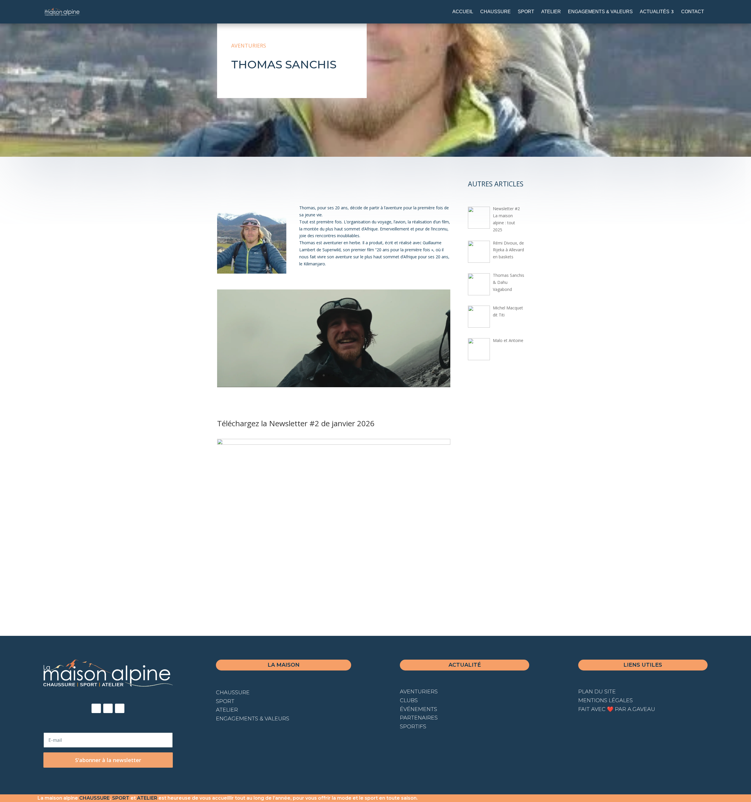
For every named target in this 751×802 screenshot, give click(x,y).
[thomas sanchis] (333, 385)
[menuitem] (463, 12)
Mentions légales (605, 700)
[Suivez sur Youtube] (119, 708)
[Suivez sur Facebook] (96, 708)
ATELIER (147, 798)
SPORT (120, 798)
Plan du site (597, 691)
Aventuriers (248, 45)
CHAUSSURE (94, 798)
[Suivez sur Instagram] (108, 708)
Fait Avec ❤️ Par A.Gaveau (616, 709)
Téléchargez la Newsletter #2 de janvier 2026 (296, 423)
